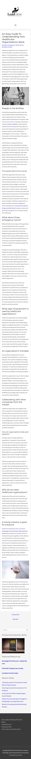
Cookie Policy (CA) (6, 724)
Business (4, 45)
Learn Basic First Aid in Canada (10, 673)
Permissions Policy (7, 727)
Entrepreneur (11, 45)
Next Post (15, 619)
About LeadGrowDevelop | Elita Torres (12, 720)
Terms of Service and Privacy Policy (11, 729)
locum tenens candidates (11, 124)
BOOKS (3, 722)
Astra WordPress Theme (15, 755)
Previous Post (15, 614)
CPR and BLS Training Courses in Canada (12, 668)
